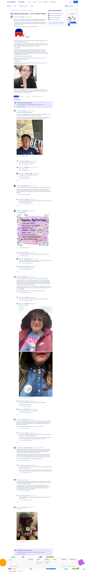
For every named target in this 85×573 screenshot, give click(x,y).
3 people (22, 156)
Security (74, 566)
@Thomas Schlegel (22, 466)
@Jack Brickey (26, 162)
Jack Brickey (19, 110)
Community (21, 2)
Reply (18, 180)
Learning (35, 1)
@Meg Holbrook (29, 112)
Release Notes (53, 1)
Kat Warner (19, 185)
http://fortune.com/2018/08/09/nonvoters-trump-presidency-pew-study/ (30, 426)
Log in (70, 2)
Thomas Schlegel (20, 447)
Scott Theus (19, 419)
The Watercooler (29, 10)
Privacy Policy (64, 566)
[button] (19, 32)
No (21, 571)
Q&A (15, 5)
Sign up (75, 2)
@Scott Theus (21, 434)
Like (17, 156)
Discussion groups (23, 5)
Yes (18, 571)
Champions (45, 1)
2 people (25, 170)
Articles (31, 5)
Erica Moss (21, 167)
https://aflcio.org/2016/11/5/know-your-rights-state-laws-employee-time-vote (30, 58)
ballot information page (40, 283)
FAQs (37, 561)
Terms (70, 566)
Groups (16, 10)
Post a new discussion (21, 106)
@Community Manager (23, 298)
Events (39, 1)
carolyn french (21, 173)
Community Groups (22, 10)
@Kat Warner (21, 200)
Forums (29, 1)
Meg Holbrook (16, 16)
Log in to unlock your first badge (56, 22)
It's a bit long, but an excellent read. (38, 438)
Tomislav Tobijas (26, 164)
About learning (47, 561)
